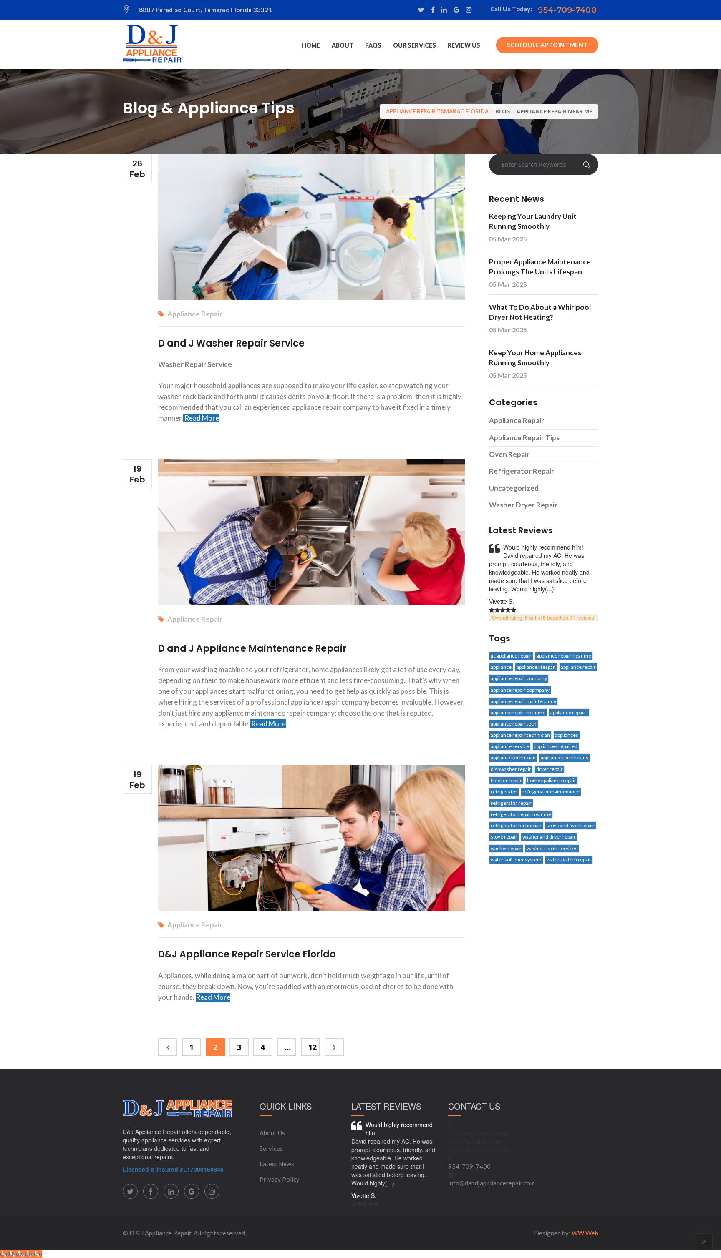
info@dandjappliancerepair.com (491, 1183)
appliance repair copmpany (520, 690)
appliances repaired (555, 746)
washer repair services (552, 848)
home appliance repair (551, 780)
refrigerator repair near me (521, 814)
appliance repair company (519, 678)
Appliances (566, 735)
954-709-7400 (567, 10)
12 (312, 1047)
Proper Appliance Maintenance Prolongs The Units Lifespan (540, 266)
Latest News (277, 1164)
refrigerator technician (516, 825)
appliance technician (513, 757)
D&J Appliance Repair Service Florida (247, 954)
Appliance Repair (194, 313)
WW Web (585, 1233)
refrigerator (504, 791)
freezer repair (506, 780)
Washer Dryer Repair (523, 504)
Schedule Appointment (547, 44)
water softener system (516, 859)
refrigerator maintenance (551, 791)
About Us (272, 1133)
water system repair (569, 859)
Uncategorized (514, 488)
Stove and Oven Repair (571, 825)
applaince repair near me (564, 656)
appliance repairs (569, 712)
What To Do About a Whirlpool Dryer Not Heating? (540, 312)
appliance (501, 667)
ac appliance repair (511, 656)
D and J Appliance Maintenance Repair (252, 648)
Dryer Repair (549, 769)
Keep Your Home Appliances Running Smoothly (535, 357)
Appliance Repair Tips (524, 437)
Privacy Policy (280, 1179)
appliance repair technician (520, 735)
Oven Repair (509, 454)
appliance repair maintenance (523, 701)
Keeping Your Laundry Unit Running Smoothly (533, 221)
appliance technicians (564, 757)
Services (271, 1148)
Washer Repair (506, 848)
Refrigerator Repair (521, 471)
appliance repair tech (514, 724)
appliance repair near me (518, 712)
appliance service (510, 746)
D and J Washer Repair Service (231, 343)
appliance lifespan (536, 667)
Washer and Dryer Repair (549, 837)
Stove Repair (504, 837)
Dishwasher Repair (511, 769)
